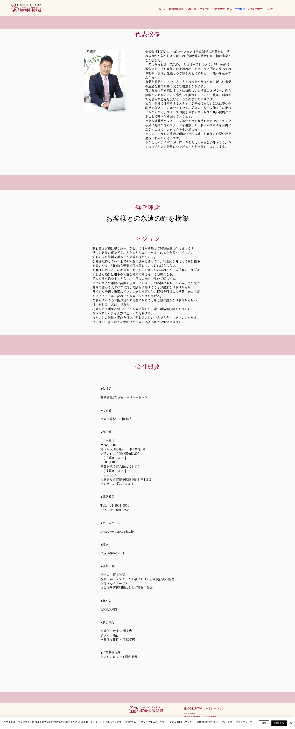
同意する (279, 723)
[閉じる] (291, 723)
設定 (264, 723)
